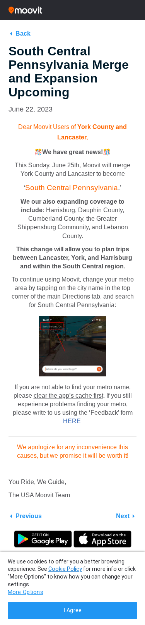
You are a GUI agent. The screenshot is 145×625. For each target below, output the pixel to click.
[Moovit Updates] (72, 10)
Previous (28, 516)
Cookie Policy (65, 569)
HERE (72, 421)
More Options (25, 592)
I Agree (72, 610)
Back (23, 33)
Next (123, 516)
